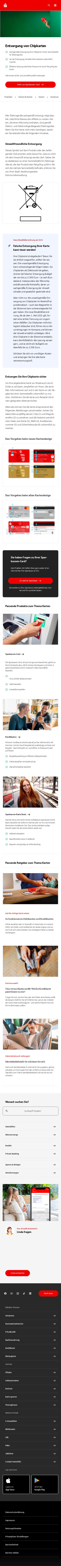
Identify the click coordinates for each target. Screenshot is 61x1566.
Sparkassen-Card (12, 654)
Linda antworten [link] (18, 1273)
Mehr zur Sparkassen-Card (28, 85)
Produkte (8, 97)
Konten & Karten (25, 97)
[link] (30, 654)
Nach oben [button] (48, 1293)
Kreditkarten (11, 737)
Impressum (10, 1520)
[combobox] (30, 1111)
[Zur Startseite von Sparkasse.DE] (5, 5)
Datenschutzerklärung (14, 1512)
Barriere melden (12, 1553)
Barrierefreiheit (11, 1545)
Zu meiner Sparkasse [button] (28, 581)
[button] (55, 5)
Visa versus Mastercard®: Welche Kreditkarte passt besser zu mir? (28, 990)
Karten (41, 97)
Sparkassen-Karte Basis (15, 814)
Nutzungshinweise (13, 1529)
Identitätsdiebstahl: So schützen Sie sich (25, 1061)
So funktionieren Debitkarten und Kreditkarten (29, 919)
